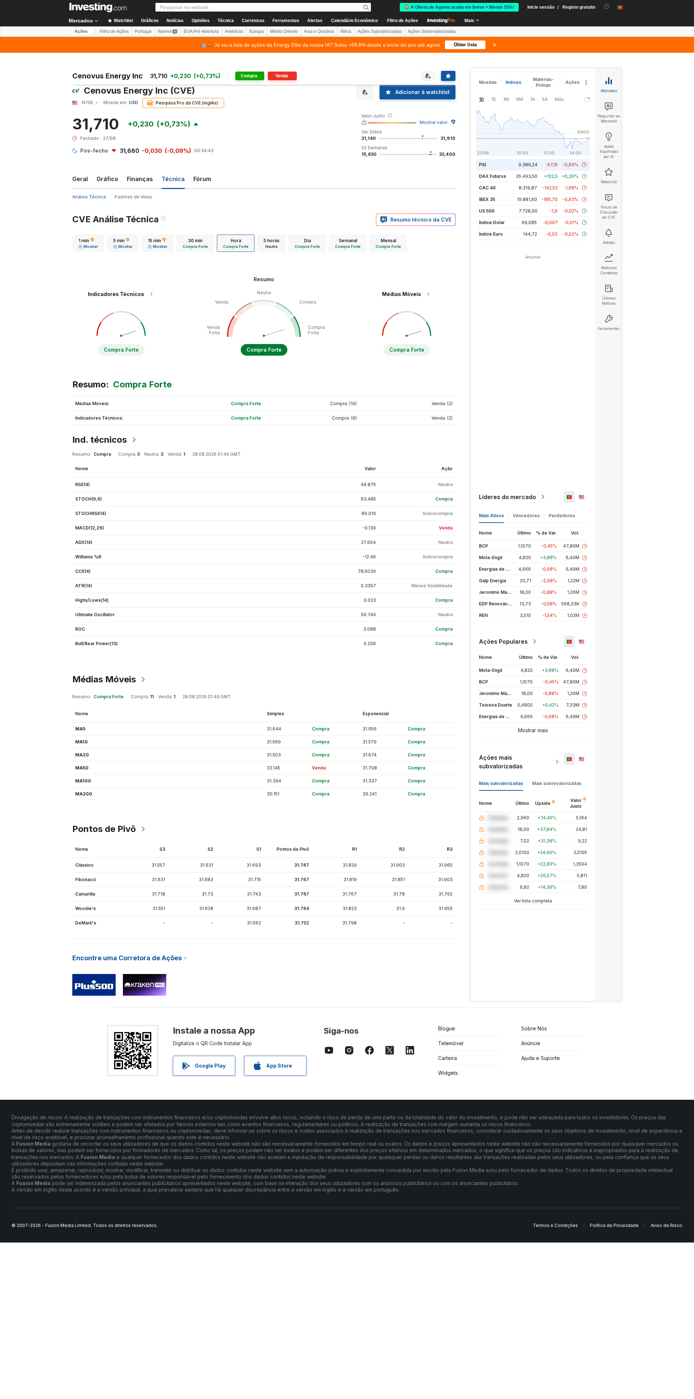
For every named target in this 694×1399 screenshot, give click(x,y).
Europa (256, 31)
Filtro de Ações (402, 20)
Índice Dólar (492, 222)
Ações (81, 31)
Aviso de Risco (666, 1225)
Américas (234, 31)
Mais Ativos (491, 515)
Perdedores (562, 515)
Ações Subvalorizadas (379, 31)
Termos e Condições (555, 1225)
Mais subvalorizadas (501, 783)
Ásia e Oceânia (319, 31)
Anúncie (530, 1043)
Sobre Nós (534, 1028)
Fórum (202, 179)
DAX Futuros (492, 176)
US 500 (486, 211)
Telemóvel (450, 1043)
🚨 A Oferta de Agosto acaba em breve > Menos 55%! (459, 7)
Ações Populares (503, 641)
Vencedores (526, 515)
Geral (80, 179)
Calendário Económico (354, 20)
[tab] (88, 243)
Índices (513, 82)
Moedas (488, 82)
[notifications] (607, 6)
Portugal (143, 31)
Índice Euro (491, 234)
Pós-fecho (94, 150)
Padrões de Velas (133, 196)
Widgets (448, 1073)
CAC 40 (487, 187)
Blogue (446, 1028)
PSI (482, 164)
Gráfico (107, 179)
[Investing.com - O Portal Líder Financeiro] (98, 7)
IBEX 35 (487, 199)
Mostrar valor (433, 122)
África (345, 31)
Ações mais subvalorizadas (501, 762)
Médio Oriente (284, 31)
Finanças (140, 179)
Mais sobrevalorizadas (556, 783)
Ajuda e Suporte (540, 1058)
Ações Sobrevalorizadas (432, 31)
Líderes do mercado (507, 497)
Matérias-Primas (543, 82)
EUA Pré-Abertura (201, 31)
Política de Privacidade (614, 1225)
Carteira (447, 1058)
